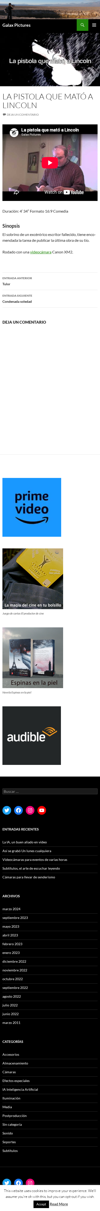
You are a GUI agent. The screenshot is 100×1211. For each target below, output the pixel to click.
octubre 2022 (12, 979)
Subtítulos (10, 1151)
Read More (59, 1204)
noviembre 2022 (14, 970)
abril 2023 (10, 935)
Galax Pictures (16, 25)
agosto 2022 (11, 996)
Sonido (7, 1133)
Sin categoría (12, 1124)
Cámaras (9, 1072)
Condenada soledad (17, 298)
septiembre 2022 (15, 988)
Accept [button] (41, 1204)
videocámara (40, 252)
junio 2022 (10, 1014)
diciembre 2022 (14, 961)
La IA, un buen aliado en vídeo (24, 842)
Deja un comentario (23, 114)
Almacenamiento (15, 1063)
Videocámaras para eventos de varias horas (34, 859)
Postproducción (14, 1116)
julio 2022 (10, 1005)
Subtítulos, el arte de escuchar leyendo (31, 868)
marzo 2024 (11, 909)
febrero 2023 (12, 944)
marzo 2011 (11, 1023)
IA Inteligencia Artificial (20, 1089)
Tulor (17, 281)
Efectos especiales (16, 1081)
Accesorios (10, 1054)
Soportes (9, 1142)
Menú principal (94, 25)
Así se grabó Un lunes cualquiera (26, 851)
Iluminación (11, 1098)
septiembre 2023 (15, 918)
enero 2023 (11, 953)
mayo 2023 (10, 926)
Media (7, 1107)
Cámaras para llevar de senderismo (28, 877)
